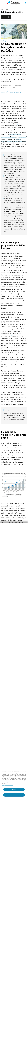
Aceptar (14, 794)
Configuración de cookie (7, 785)
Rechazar (14, 789)
